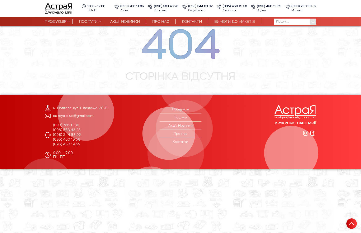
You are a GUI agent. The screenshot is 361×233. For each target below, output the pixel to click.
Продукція (55, 22)
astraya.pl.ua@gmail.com (73, 116)
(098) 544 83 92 (67, 135)
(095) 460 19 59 (66, 144)
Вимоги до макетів (234, 22)
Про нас (160, 22)
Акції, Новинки (125, 22)
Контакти (192, 22)
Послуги (88, 22)
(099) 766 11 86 (66, 125)
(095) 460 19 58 (66, 139)
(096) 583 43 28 (67, 130)
